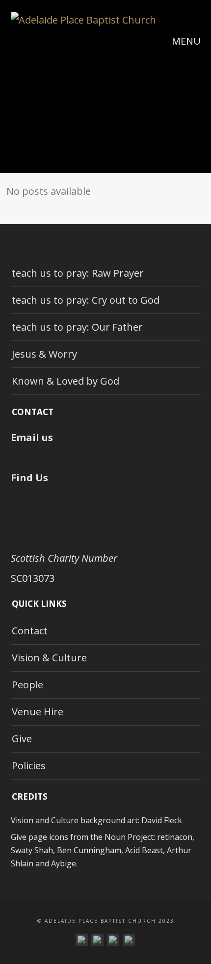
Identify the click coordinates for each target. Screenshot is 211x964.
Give (22, 738)
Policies (29, 765)
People (27, 684)
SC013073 (32, 578)
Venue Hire (37, 711)
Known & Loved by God (65, 381)
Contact (30, 630)
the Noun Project (122, 837)
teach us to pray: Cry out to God (85, 300)
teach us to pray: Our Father (77, 327)
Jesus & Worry (44, 354)
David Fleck (161, 820)
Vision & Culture (49, 657)
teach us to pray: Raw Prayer (78, 273)
